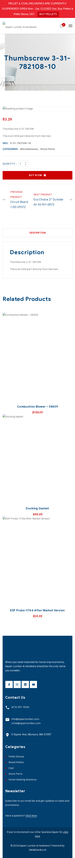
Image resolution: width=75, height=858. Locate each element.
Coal (11, 768)
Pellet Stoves (16, 756)
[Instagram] (17, 684)
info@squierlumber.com (25, 719)
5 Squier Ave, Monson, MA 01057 (31, 734)
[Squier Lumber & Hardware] (20, 26)
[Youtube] (33, 684)
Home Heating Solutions (22, 779)
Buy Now (35, 175)
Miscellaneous (29, 149)
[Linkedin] (25, 684)
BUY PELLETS (48, 14)
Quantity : (10, 163)
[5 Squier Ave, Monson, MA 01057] (7, 735)
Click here (31, 815)
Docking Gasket (37, 508)
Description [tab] (37, 232)
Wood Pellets (16, 762)
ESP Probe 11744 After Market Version (37, 610)
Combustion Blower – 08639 (37, 406)
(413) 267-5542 (20, 707)
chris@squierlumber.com (26, 723)
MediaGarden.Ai (37, 849)
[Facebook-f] (9, 684)
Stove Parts (47, 149)
